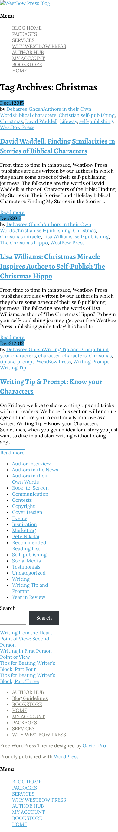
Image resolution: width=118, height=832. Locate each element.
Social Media (26, 561)
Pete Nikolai (25, 536)
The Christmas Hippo (24, 242)
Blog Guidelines (30, 698)
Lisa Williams (57, 236)
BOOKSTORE (27, 64)
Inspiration (24, 524)
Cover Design (27, 512)
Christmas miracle (20, 236)
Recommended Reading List (29, 545)
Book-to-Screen (30, 488)
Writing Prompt (91, 361)
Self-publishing (29, 555)
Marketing (24, 530)
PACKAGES (24, 34)
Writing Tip (13, 368)
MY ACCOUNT (28, 58)
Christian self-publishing (87, 115)
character (49, 355)
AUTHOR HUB (28, 52)
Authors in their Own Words (30, 479)
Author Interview (31, 463)
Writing (21, 579)
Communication (30, 494)
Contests (22, 500)
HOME (19, 70)
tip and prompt (17, 361)
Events (19, 518)
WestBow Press (17, 127)
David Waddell (41, 121)
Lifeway (68, 121)
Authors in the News (35, 470)
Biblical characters (35, 115)
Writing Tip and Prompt (70, 349)
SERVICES (23, 40)
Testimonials (26, 567)
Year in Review (28, 597)
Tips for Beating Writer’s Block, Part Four (27, 666)
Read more (12, 212)
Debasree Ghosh (24, 109)
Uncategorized (29, 573)
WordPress (66, 756)
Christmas (11, 121)
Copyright (23, 506)
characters (74, 355)
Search (8, 608)
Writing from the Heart (26, 633)
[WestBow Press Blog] (25, 3)
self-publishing (96, 121)
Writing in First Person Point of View (26, 654)
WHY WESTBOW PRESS (39, 46)
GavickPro (94, 745)
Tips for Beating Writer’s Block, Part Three (27, 678)
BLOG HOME (27, 28)
